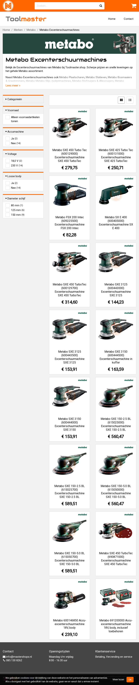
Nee (16, 143)
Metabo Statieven (96, 77)
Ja (14, 138)
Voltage (12, 154)
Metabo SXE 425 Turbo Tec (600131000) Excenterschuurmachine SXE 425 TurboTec (116, 155)
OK (130, 679)
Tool (26, 19)
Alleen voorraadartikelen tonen (25, 117)
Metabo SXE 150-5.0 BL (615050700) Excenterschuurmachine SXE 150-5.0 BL (69, 559)
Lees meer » (13, 85)
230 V (17, 165)
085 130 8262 (13, 660)
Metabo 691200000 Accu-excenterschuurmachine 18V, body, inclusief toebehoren (115, 626)
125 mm (17, 210)
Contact (128, 18)
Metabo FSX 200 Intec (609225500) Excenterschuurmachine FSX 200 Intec (70, 223)
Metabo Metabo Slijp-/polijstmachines (48, 81)
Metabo (31, 30)
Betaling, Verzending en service (113, 656)
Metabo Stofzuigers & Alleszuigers (93, 81)
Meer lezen (118, 679)
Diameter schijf (16, 198)
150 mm (17, 214)
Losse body (14, 176)
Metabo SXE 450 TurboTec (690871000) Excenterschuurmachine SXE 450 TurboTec (116, 559)
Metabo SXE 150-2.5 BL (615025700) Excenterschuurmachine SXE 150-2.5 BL (69, 491)
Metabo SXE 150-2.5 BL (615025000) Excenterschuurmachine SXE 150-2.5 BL (116, 424)
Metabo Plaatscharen (72, 77)
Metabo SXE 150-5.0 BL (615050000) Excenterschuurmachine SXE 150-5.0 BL (116, 491)
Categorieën (14, 99)
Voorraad (13, 110)
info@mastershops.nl (18, 656)
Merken (18, 30)
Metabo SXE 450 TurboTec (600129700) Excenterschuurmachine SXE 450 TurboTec (69, 290)
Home (111, 18)
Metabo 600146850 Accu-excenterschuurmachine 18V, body (69, 624)
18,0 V (16, 160)
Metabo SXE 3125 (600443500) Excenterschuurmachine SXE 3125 (70, 357)
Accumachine (15, 131)
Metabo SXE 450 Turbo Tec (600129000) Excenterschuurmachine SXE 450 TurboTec (69, 155)
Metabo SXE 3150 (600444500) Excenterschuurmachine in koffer (116, 357)
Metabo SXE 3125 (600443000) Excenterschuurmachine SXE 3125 (116, 290)
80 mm (17, 205)
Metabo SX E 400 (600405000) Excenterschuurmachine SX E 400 (116, 223)
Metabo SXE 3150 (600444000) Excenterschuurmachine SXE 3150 (70, 424)
